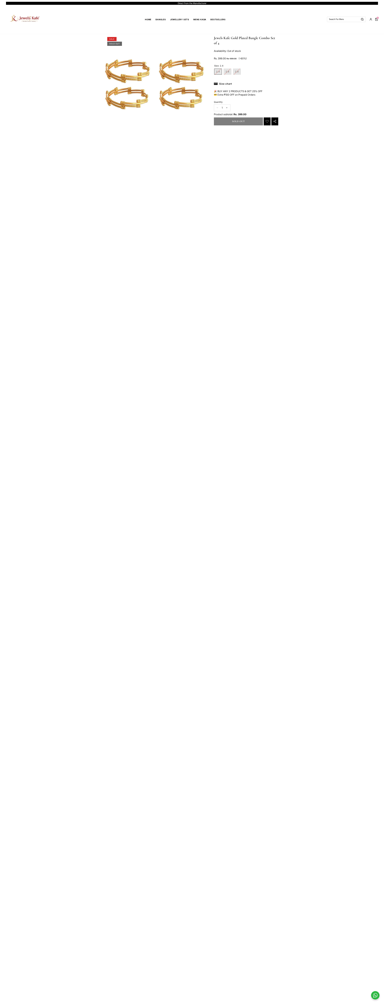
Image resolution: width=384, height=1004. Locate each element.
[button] (11, 3)
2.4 (219, 72)
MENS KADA (199, 19)
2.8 (238, 72)
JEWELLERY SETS (179, 19)
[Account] (370, 19)
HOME (148, 19)
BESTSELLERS (218, 19)
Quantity (218, 102)
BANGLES (161, 19)
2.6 (228, 72)
